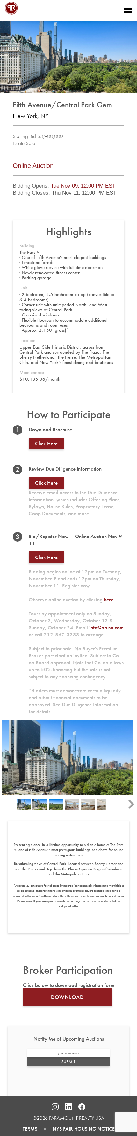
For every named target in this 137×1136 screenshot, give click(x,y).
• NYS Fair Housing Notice (76, 1129)
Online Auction (33, 165)
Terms (30, 1129)
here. (109, 599)
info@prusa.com (106, 627)
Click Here (46, 557)
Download (67, 997)
